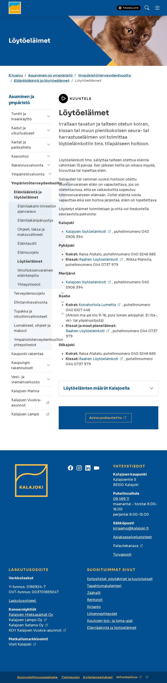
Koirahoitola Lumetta (97, 304)
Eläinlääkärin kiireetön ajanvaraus (36, 209)
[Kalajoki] (15, 8)
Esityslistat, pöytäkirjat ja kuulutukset (120, 579)
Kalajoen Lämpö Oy (25, 620)
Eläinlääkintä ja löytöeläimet (42, 80)
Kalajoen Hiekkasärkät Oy (31, 614)
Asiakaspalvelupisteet (132, 537)
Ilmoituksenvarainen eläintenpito (35, 273)
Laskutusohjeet (23, 600)
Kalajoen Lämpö (25, 414)
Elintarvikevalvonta (30, 302)
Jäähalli (94, 593)
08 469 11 (121, 498)
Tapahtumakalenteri (104, 586)
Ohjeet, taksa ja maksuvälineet (31, 232)
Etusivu (16, 75)
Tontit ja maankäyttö (21, 116)
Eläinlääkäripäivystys (35, 220)
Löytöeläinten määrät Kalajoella (96, 388)
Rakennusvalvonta (27, 165)
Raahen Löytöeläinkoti (98, 259)
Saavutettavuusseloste (37, 677)
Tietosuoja (70, 677)
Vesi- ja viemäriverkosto (25, 379)
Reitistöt (95, 600)
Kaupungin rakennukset (22, 365)
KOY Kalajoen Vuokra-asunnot (35, 630)
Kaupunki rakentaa (27, 354)
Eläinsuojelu (28, 252)
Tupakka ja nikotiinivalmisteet (30, 314)
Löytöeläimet (29, 261)
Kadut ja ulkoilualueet (22, 131)
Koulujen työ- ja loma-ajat (110, 620)
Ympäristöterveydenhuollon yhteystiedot (38, 342)
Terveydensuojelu (29, 293)
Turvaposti (122, 554)
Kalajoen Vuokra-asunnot (26, 403)
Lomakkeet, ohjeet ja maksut (32, 328)
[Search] (147, 8)
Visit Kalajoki (20, 644)
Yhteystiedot (28, 284)
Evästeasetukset (98, 677)
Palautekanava (125, 546)
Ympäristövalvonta (27, 174)
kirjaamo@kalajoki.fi (131, 528)
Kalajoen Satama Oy (26, 625)
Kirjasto (94, 607)
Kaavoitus (20, 156)
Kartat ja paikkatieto (21, 145)
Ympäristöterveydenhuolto (104, 75)
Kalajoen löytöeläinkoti (86, 231)
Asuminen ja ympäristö (50, 75)
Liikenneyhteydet (102, 614)
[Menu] (157, 8)
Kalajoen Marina (25, 391)
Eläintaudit (27, 243)
